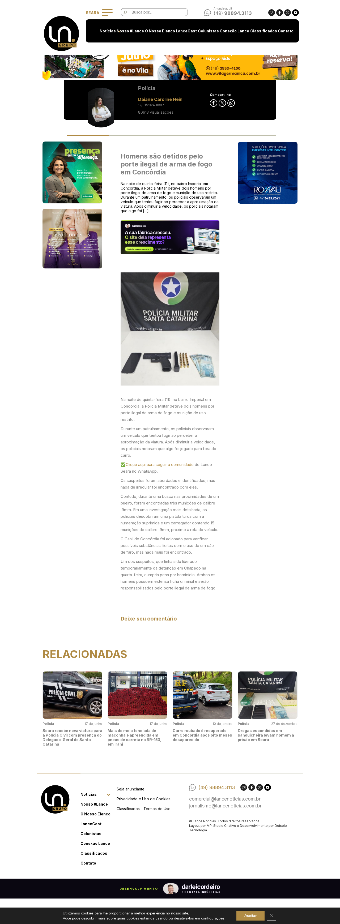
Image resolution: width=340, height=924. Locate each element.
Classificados (263, 31)
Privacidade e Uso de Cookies (144, 799)
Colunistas (208, 31)
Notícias (108, 31)
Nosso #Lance (130, 31)
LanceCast (186, 31)
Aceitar (250, 915)
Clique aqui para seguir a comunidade (160, 464)
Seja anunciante (130, 789)
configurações (212, 918)
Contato (286, 31)
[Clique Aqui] (170, 57)
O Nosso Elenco (160, 31)
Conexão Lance (234, 31)
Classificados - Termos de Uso (144, 808)
